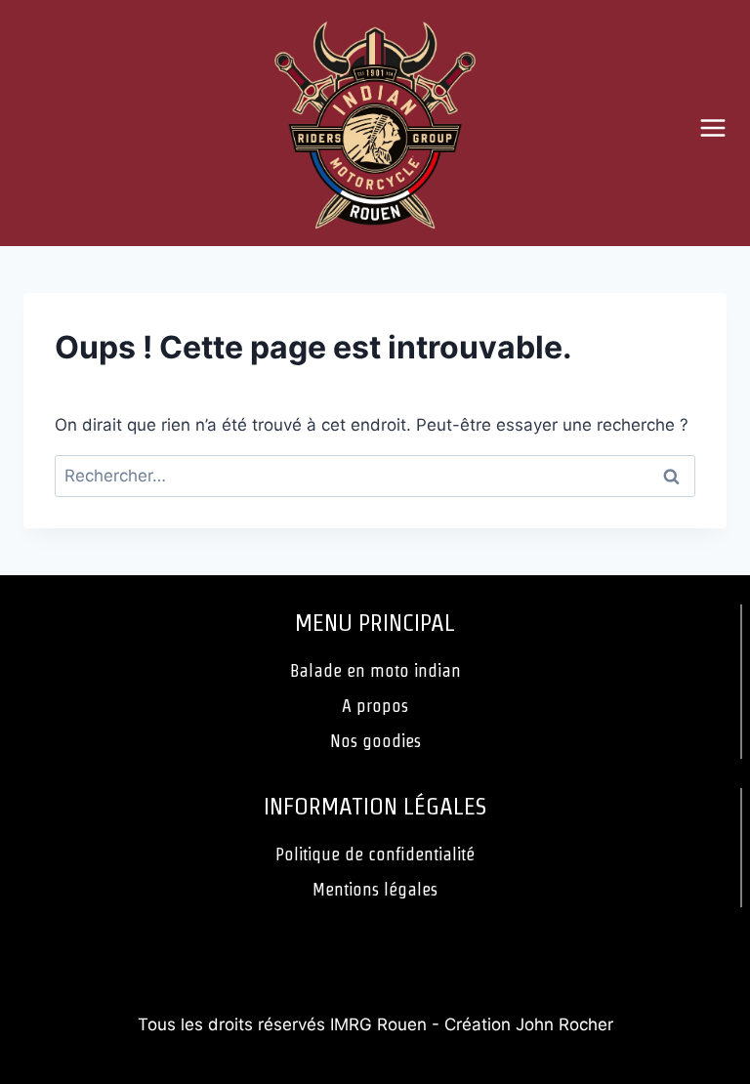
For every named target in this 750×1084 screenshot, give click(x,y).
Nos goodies (375, 740)
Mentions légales (375, 889)
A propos (375, 705)
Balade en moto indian (375, 670)
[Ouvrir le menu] (720, 127)
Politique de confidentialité (375, 854)
